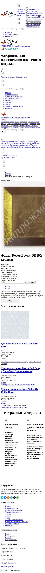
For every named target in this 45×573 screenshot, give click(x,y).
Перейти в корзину (21, 10)
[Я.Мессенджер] (2, 497)
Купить (3, 358)
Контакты (36, 27)
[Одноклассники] (8, 497)
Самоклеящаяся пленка (34, 13)
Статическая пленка (33, 15)
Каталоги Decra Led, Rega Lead (16, 522)
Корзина (8, 538)
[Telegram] (11, 497)
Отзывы (8, 288)
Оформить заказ (21, 77)
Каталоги (29, 25)
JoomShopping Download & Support (14, 407)
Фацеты (29, 17)
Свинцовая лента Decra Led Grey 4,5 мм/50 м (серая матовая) (20, 370)
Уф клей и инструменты (33, 22)
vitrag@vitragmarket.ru (22, 46)
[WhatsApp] (17, 497)
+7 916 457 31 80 (7, 46)
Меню (4, 120)
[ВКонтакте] (5, 497)
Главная (8, 93)
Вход (7, 534)
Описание (9, 286)
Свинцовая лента (32, 11)
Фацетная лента (32, 21)
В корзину (31, 282)
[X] (14, 497)
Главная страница (32, 9)
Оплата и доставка (12, 34)
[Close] (27, 7)
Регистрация (10, 536)
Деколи (35, 17)
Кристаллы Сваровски (34, 19)
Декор (7, 104)
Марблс (41, 17)
